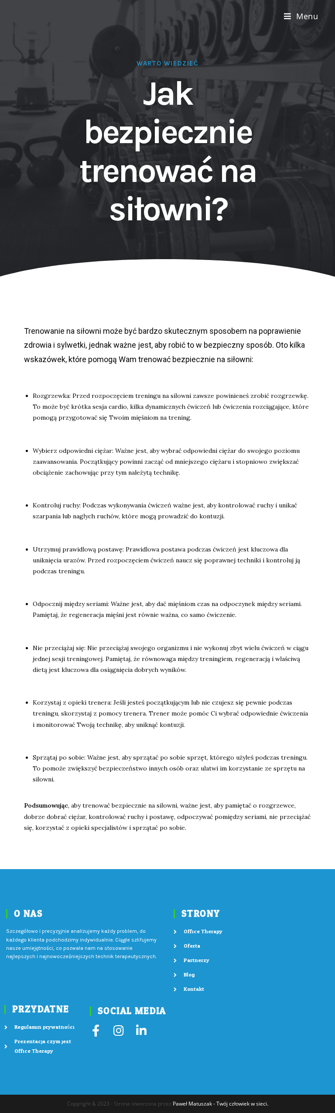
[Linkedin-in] (141, 1030)
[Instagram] (118, 1030)
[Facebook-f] (96, 1030)
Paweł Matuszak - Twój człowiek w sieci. (220, 1103)
